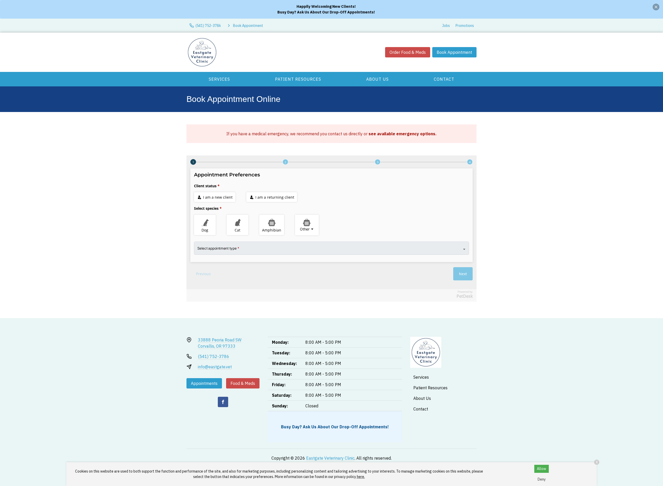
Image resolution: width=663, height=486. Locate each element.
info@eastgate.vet (215, 366)
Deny (542, 479)
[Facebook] (223, 402)
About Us (377, 79)
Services (219, 79)
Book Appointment (454, 52)
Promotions (465, 25)
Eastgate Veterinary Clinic (330, 458)
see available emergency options (402, 133)
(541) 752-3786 (213, 356)
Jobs (446, 25)
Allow (541, 468)
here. (361, 476)
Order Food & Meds (408, 52)
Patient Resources (298, 79)
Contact (444, 79)
